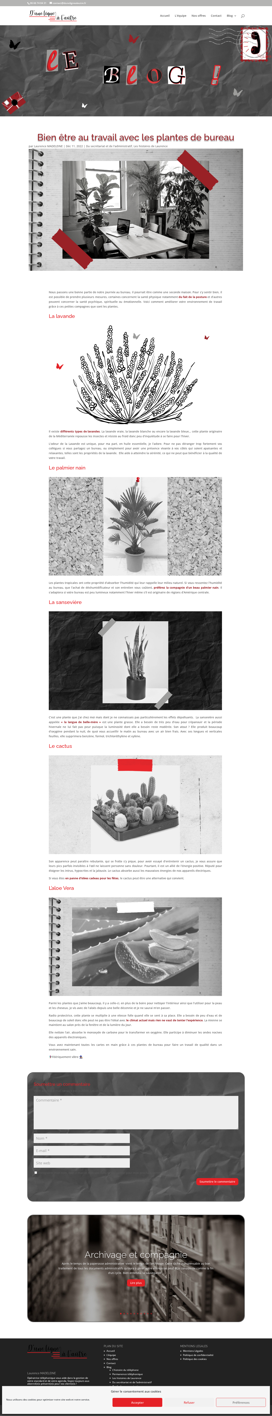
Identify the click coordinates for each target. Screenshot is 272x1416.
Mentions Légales (193, 1351)
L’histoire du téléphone (125, 1370)
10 (151, 1313)
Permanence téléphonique (127, 1374)
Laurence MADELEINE (48, 146)
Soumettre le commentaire (217, 1181)
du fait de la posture (193, 297)
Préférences (241, 1402)
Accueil (165, 16)
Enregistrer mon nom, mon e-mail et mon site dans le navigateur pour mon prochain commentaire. (104, 1173)
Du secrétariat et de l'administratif (109, 146)
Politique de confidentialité (198, 1355)
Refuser (189, 1402)
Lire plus (136, 1283)
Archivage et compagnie (136, 1254)
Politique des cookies (195, 1359)
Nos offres (199, 16)
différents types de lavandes (80, 431)
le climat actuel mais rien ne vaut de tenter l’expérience (164, 1020)
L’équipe (180, 16)
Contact (216, 16)
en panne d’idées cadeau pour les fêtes (91, 878)
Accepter (137, 1402)
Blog (230, 16)
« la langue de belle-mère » (81, 722)
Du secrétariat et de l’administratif (132, 1382)
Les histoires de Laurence (151, 146)
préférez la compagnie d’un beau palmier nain (186, 587)
